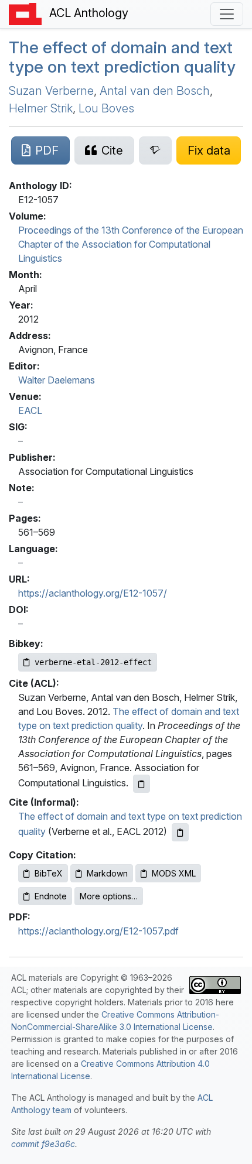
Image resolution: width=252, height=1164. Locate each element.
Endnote (51, 896)
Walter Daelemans (56, 380)
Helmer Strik (41, 108)
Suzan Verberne (51, 91)
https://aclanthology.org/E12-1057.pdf (98, 931)
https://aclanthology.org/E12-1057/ (92, 593)
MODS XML (174, 873)
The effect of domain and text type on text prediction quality (122, 57)
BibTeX (49, 873)
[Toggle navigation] (226, 14)
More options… (109, 896)
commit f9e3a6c (43, 1144)
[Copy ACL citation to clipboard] (141, 784)
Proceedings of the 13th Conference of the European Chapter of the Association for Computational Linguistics (130, 244)
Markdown (107, 873)
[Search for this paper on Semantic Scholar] (155, 150)
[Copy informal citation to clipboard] (180, 832)
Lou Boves (106, 108)
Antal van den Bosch (155, 91)
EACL (30, 410)
